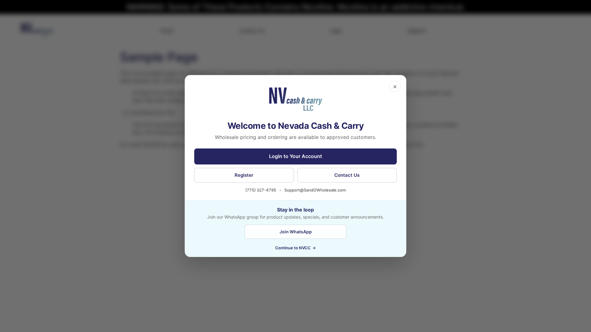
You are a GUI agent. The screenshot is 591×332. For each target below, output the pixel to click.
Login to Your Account (295, 156)
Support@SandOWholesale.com (315, 190)
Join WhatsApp (295, 231)
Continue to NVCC (295, 247)
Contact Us (347, 175)
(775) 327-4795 (260, 190)
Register (244, 175)
